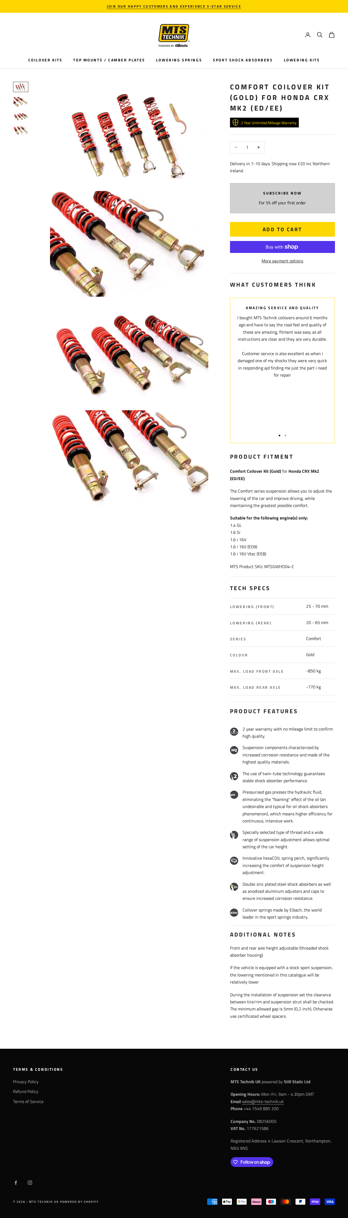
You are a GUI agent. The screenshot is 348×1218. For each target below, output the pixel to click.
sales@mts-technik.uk (263, 1101)
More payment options (282, 261)
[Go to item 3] (20, 116)
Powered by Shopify (79, 1202)
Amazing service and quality (282, 308)
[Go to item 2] (20, 101)
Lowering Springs (179, 60)
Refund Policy (25, 1091)
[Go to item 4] (20, 131)
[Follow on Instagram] (30, 1182)
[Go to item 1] (20, 87)
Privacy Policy (26, 1081)
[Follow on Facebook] (15, 1182)
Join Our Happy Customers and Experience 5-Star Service (174, 6)
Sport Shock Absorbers (243, 60)
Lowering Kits (302, 60)
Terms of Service (28, 1101)
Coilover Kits (45, 60)
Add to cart (282, 229)
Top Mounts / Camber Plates (109, 60)
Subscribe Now (282, 193)
